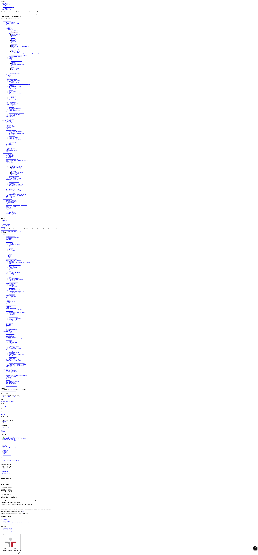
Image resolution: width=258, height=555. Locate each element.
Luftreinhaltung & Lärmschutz (12, 211)
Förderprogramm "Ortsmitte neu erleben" (17, 194)
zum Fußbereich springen (8, 7)
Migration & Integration (11, 102)
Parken (7, 203)
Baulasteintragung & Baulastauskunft (16, 184)
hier (5, 406)
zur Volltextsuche (7, 9)
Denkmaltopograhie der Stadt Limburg (17, 193)
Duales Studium (14, 65)
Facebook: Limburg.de (8, 528)
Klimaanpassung (12, 91)
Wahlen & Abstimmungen (11, 79)
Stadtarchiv (8, 143)
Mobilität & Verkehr (7, 199)
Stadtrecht (8, 78)
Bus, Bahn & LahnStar (11, 200)
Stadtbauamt (14, 47)
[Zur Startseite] (8, 391)
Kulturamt (13, 45)
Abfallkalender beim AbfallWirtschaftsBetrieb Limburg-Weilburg (17, 522)
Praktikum (13, 63)
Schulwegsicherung (10, 202)
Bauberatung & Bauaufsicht (12, 179)
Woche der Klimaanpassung (14, 93)
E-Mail (4, 421)
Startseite (5, 220)
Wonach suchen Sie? (5, 389)
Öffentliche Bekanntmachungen (12, 23)
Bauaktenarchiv (12, 183)
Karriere (10, 58)
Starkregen (11, 90)
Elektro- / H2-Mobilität (11, 206)
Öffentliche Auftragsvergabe (12, 159)
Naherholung (8, 145)
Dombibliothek (12, 136)
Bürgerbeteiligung (15, 173)
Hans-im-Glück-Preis (13, 138)
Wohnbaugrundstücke (10, 196)
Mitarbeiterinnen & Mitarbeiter (15, 56)
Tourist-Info (8, 121)
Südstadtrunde (14, 170)
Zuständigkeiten (12, 180)
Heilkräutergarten (9, 144)
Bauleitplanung (9, 161)
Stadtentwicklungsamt (16, 48)
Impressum (5, 450)
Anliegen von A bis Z (10, 22)
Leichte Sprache (6, 224)
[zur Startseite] (11, 231)
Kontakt (5, 446)
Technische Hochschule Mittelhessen (16, 101)
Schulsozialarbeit (12, 97)
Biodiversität (11, 81)
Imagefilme (8, 124)
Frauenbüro (13, 35)
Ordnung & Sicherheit (10, 116)
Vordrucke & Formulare (14, 182)
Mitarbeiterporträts (15, 68)
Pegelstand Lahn (12, 117)
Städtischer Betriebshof (16, 51)
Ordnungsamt (14, 44)
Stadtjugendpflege (12, 96)
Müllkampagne (12, 85)
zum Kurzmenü (6, 8)
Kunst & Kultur (9, 132)
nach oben (3, 431)
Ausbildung (13, 62)
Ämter (10, 33)
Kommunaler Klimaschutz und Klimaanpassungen (19, 84)
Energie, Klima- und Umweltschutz (13, 80)
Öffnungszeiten (14, 32)
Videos (12, 67)
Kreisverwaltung (6, 521)
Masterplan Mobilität (10, 212)
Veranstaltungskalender (11, 130)
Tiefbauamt (13, 50)
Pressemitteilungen (13, 142)
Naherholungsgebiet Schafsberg (15, 163)
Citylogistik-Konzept (10, 208)
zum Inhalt (5, 3)
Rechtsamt (13, 42)
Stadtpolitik (8, 76)
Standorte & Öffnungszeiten (14, 30)
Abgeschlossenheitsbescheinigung (16, 185)
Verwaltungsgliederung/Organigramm (19, 55)
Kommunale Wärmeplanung (15, 86)
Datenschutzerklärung (7, 449)
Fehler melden (6, 452)
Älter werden (11, 107)
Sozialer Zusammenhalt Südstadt (15, 166)
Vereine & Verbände (10, 148)
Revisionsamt (14, 39)
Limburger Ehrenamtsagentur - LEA (16, 113)
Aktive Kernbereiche (13, 177)
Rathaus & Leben (7, 21)
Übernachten (8, 127)
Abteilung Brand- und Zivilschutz (13, 189)
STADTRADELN (13, 87)
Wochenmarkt (9, 147)
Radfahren (8, 209)
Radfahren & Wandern (11, 126)
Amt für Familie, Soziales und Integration (20, 46)
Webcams (8, 151)
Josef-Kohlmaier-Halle (13, 140)
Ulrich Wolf (3, 414)
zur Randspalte (6, 4)
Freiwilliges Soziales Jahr (16, 61)
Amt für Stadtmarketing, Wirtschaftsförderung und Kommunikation (25, 53)
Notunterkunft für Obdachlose (15, 108)
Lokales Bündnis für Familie (15, 114)
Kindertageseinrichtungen (14, 99)
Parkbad (7, 128)
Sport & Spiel (9, 149)
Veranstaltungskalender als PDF (7, 401)
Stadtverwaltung (9, 29)
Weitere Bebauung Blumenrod (15, 178)
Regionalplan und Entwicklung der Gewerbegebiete (17, 160)
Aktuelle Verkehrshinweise (11, 201)
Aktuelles (8, 71)
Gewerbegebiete (9, 197)
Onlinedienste (9, 24)
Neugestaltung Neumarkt (14, 176)
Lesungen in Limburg (13, 137)
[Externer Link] (130, 437)
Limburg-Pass (12, 109)
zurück (2, 430)
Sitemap (5, 451)
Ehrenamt (8, 111)
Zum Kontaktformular (5, 473)
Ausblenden (3, 18)
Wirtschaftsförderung (10, 155)
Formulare (11, 57)
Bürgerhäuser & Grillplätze (11, 150)
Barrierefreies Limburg (11, 213)
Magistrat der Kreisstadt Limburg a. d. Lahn (10, 460)
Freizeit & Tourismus (7, 120)
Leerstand (11, 156)
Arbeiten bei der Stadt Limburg (18, 64)
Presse (4, 221)
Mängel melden (9, 28)
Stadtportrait (8, 75)
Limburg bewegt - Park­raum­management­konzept (16, 205)
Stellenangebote (14, 59)
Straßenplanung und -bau (11, 214)
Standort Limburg (9, 154)
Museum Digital (12, 134)
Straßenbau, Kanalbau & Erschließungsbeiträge (16, 195)
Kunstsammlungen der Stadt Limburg (17, 133)
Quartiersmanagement (16, 168)
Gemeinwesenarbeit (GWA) (14, 110)
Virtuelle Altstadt (9, 125)
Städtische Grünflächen (16, 82)
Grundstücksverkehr (15, 34)
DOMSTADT (9, 74)
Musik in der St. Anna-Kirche (15, 139)
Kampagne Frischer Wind (11, 216)
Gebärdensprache (7, 225)
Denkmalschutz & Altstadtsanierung (13, 190)
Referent (13, 36)
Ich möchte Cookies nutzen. (12, 18)
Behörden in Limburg (10, 119)
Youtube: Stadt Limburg (8, 529)
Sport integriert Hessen (13, 103)
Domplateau (11, 165)
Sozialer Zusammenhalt (16, 167)
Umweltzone (8, 207)
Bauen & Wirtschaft (7, 153)
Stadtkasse (13, 41)
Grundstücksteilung (13, 186)
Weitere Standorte (4, 471)
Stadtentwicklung (9, 162)
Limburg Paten (12, 115)
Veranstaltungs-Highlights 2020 (15, 131)
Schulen (10, 98)
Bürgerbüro (8, 25)
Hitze (10, 92)
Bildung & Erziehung (10, 94)
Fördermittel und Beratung (14, 88)
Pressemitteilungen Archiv (14, 73)
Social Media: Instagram (8, 531)
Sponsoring (13, 171)
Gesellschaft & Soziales (11, 104)
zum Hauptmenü (6, 5)
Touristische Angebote (10, 122)
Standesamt (8, 27)
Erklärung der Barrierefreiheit (9, 223)
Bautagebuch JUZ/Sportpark (17, 172)
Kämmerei (13, 40)
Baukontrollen (12, 188)
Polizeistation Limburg (8, 524)
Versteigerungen (12, 70)
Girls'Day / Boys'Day (15, 69)
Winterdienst (16, 52)
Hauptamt (13, 38)
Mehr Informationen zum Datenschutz (9, 230)
